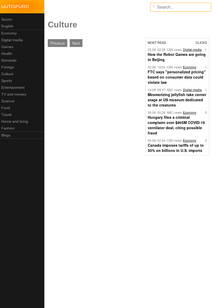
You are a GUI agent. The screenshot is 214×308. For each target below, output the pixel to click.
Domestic (9, 60)
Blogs (5, 135)
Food (5, 108)
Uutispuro (15, 6)
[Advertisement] (88, 88)
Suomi (6, 19)
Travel (6, 114)
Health (6, 53)
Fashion (8, 128)
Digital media (12, 40)
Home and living (14, 121)
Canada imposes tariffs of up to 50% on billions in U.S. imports (176, 148)
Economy (9, 33)
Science (7, 101)
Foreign (7, 67)
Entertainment (13, 87)
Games (7, 47)
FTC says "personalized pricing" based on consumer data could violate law (177, 77)
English (7, 26)
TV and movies (13, 94)
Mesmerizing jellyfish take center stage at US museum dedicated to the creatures (177, 100)
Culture (7, 74)
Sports (6, 81)
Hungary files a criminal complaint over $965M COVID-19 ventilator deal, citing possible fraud (176, 125)
